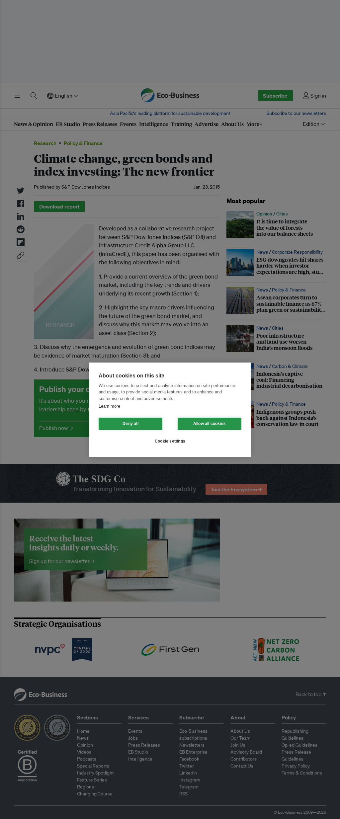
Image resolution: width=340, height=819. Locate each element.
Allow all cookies (209, 423)
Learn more (109, 406)
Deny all (130, 423)
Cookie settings (170, 441)
